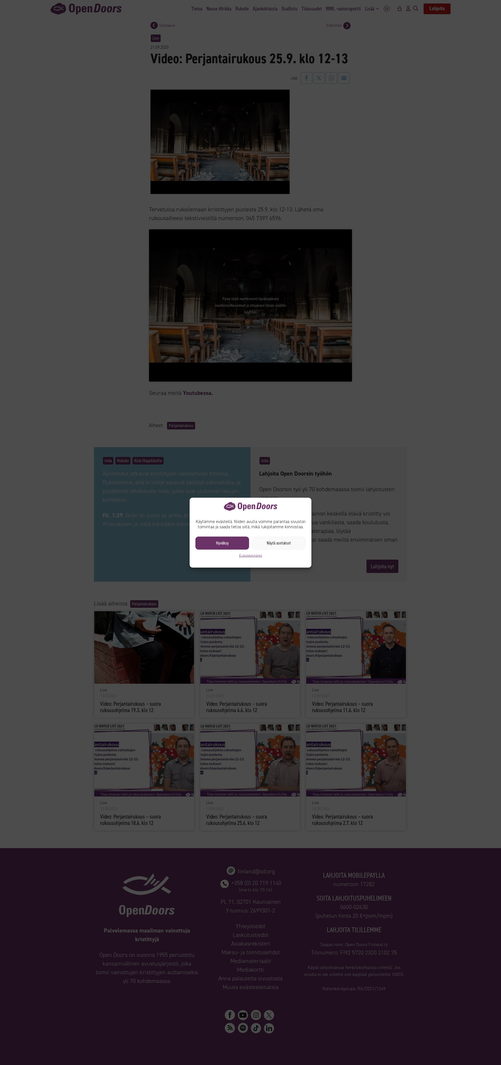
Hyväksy (222, 543)
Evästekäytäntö (250, 555)
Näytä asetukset (279, 543)
